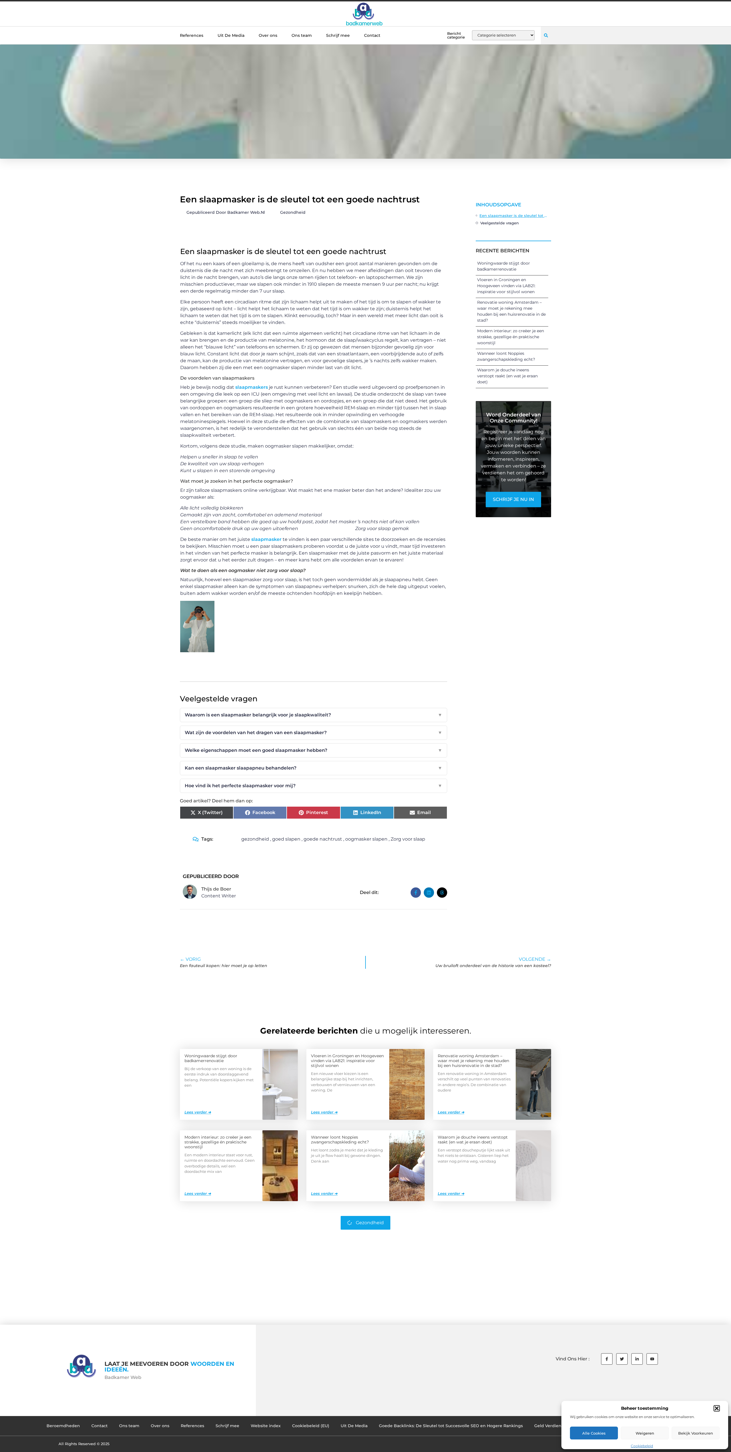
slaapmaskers (251, 387)
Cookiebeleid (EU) (310, 1425)
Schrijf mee (338, 35)
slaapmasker (267, 539)
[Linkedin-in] (637, 1359)
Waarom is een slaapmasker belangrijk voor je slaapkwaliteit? (313, 715)
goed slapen (286, 839)
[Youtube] (652, 1359)
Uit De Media (231, 35)
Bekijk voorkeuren (695, 1433)
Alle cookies (594, 1433)
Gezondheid (293, 212)
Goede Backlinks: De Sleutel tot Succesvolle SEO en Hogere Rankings (451, 1425)
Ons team (302, 35)
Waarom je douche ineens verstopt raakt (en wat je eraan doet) (507, 375)
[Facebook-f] (606, 1359)
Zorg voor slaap (408, 839)
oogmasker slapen (366, 839)
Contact (372, 35)
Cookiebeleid (642, 1446)
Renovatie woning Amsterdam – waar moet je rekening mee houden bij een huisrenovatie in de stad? (473, 1060)
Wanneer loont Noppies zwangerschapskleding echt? (340, 1140)
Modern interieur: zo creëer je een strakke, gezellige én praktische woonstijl (510, 336)
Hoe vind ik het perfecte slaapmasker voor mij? (313, 785)
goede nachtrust (323, 839)
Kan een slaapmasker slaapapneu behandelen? (313, 768)
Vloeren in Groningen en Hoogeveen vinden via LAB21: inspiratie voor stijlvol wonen (506, 285)
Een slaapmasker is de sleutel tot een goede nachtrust (513, 215)
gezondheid (255, 839)
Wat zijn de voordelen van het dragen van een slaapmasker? (313, 732)
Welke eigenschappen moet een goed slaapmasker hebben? (313, 750)
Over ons (268, 35)
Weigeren (645, 1433)
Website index (266, 1425)
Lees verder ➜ (197, 1112)
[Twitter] (622, 1359)
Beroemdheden (63, 1425)
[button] (717, 1408)
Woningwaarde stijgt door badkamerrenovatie (210, 1058)
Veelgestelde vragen (499, 223)
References (191, 35)
